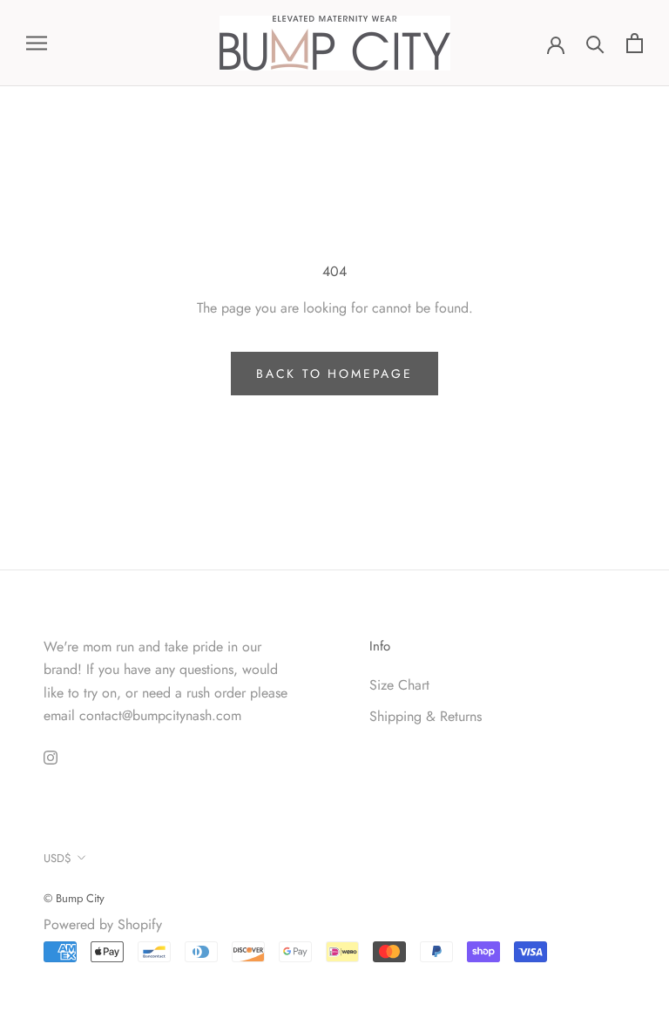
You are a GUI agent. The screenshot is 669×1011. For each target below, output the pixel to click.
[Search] (595, 43)
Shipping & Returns (425, 716)
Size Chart (399, 685)
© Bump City (74, 898)
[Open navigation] (36, 43)
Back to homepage (334, 373)
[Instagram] (50, 756)
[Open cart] (634, 43)
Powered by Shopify (103, 924)
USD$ (57, 858)
